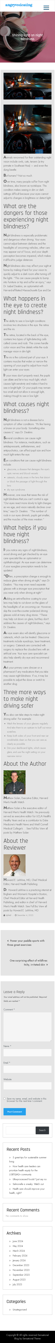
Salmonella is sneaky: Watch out (28, 1184)
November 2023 (21, 1270)
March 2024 (19, 1251)
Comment (9, 1009)
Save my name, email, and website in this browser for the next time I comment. (26, 1100)
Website (8, 1079)
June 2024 (18, 1241)
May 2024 (18, 1246)
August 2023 (19, 1279)
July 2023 (17, 1284)
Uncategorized (20, 1309)
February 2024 (20, 1255)
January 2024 (19, 1260)
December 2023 (21, 1265)
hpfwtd (8, 915)
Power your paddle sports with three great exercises (25, 943)
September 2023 (21, 1275)
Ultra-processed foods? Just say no (30, 1179)
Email (7, 1062)
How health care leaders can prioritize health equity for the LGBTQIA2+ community (24, 1170)
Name (7, 1046)
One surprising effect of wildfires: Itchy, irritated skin (29, 963)
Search (42, 1130)
